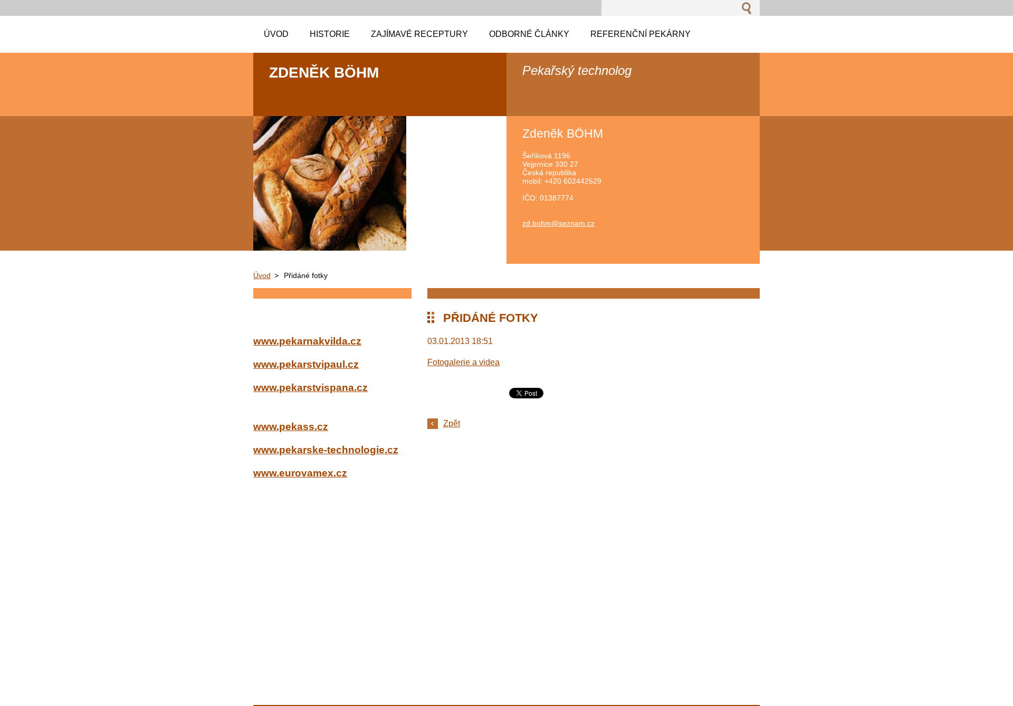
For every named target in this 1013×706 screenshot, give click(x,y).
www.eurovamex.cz (300, 473)
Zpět (451, 423)
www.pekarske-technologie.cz (325, 449)
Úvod (262, 275)
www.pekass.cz (290, 426)
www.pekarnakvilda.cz (307, 341)
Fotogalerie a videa (463, 362)
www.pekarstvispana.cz (310, 387)
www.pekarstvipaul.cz (306, 364)
